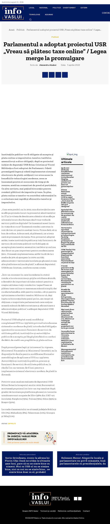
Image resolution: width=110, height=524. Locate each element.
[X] (52, 75)
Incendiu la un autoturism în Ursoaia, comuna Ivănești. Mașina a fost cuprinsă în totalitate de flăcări (68, 338)
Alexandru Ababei (47, 65)
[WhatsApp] (65, 75)
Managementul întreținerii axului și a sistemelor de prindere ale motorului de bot (68, 354)
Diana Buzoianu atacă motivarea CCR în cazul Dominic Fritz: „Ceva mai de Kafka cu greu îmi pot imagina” (68, 198)
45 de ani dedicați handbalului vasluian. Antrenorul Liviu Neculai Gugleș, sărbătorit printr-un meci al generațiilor (67, 177)
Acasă (11, 30)
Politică (20, 30)
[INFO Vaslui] (12, 13)
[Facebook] (103, 2)
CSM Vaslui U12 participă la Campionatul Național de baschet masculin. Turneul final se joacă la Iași (68, 256)
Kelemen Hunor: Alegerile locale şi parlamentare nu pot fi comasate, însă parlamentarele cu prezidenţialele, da (83, 461)
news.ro (12, 423)
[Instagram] (106, 2)
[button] (30, 19)
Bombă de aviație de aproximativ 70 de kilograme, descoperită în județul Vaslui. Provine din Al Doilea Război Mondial (68, 297)
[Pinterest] (58, 75)
